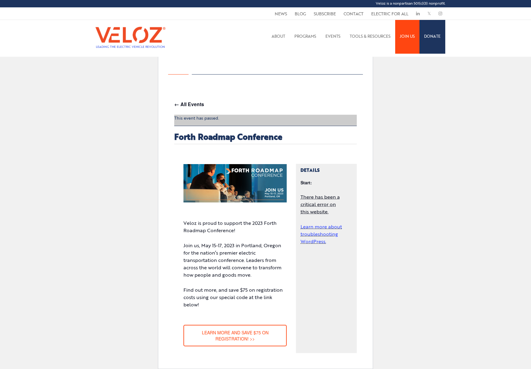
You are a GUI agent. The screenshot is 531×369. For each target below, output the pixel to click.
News (281, 14)
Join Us (407, 37)
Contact (354, 14)
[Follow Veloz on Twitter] (429, 13)
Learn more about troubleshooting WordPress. (321, 234)
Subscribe (325, 14)
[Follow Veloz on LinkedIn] (418, 13)
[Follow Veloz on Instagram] (440, 13)
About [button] (278, 37)
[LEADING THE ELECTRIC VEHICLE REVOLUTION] (130, 27)
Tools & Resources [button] (370, 37)
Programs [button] (305, 37)
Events (332, 37)
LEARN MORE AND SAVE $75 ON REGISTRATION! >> (235, 335)
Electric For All (389, 14)
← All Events (189, 104)
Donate (432, 37)
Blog (300, 14)
